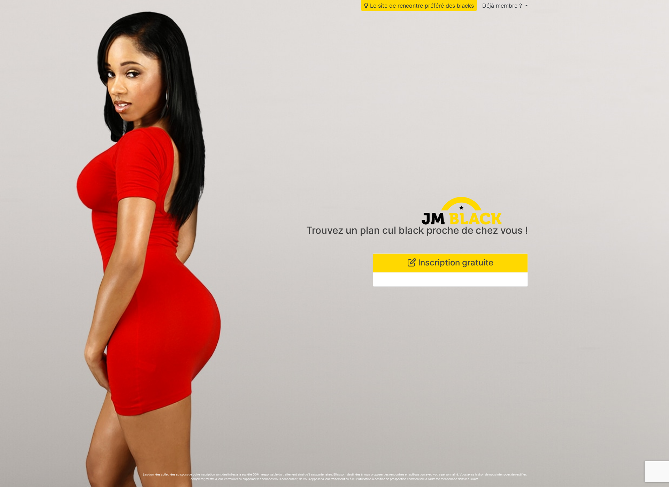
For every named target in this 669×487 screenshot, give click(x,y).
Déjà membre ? (503, 5)
